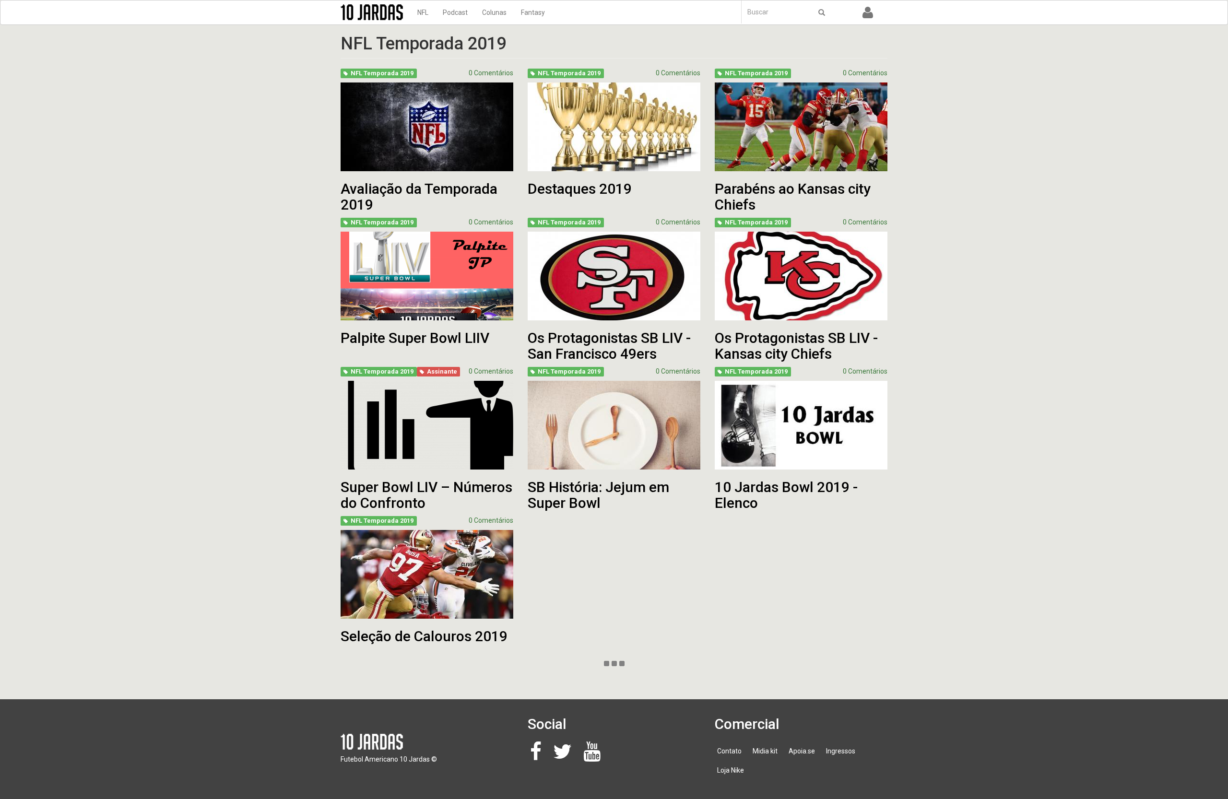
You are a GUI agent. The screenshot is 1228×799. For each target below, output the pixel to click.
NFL (422, 12)
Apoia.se (802, 751)
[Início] (375, 12)
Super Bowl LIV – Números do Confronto (426, 495)
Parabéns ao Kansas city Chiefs (793, 196)
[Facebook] (538, 756)
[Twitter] (565, 756)
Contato (729, 751)
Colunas (494, 12)
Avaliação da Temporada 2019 (419, 196)
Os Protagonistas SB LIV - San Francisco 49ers (609, 345)
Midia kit (765, 751)
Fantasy (533, 12)
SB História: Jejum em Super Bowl (598, 495)
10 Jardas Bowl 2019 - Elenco (786, 495)
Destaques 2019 (580, 188)
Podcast (455, 12)
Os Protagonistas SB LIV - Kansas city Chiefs (796, 345)
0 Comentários (491, 73)
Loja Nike (730, 770)
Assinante (442, 371)
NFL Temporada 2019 (382, 73)
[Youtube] (594, 756)
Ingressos (840, 751)
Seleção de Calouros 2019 (424, 636)
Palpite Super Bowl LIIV (415, 337)
